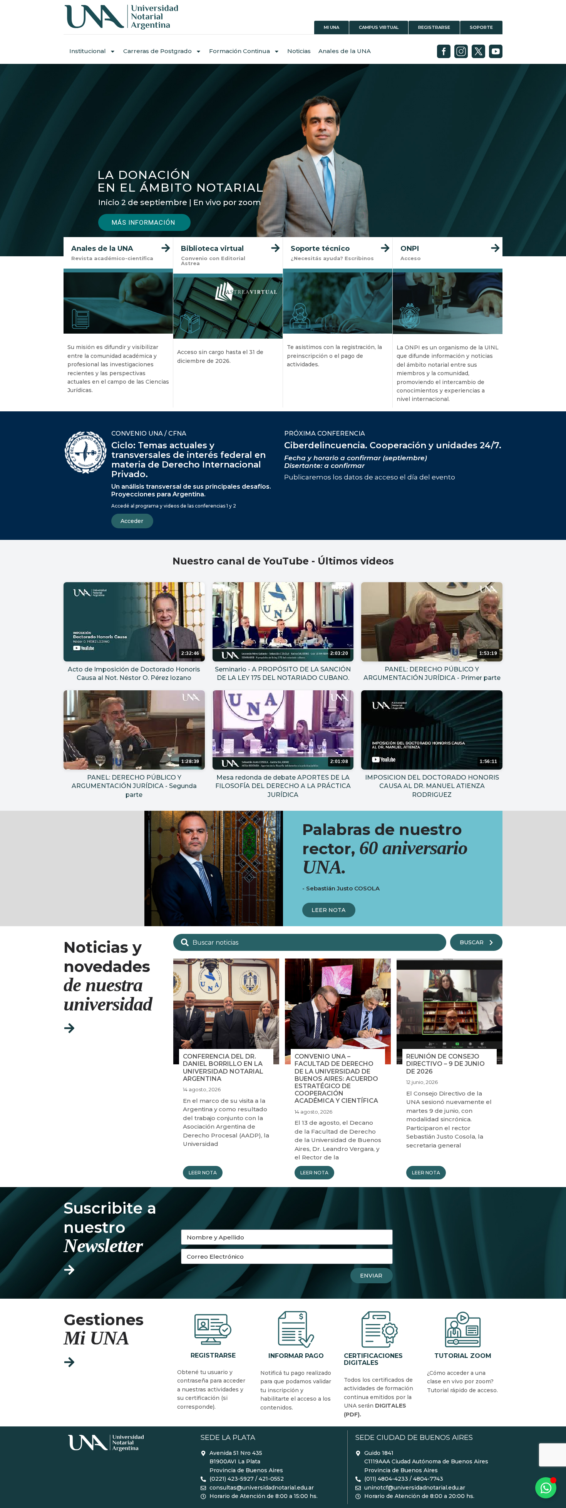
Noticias (299, 51)
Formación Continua (239, 51)
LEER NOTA (203, 1173)
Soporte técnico (315, 241)
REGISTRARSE (202, 1314)
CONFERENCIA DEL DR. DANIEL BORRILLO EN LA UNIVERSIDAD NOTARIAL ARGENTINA (223, 1067)
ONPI (403, 241)
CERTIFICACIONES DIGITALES (378, 1318)
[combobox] (309, 942)
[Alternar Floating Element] (545, 1487)
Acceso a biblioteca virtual (227, 241)
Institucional (87, 51)
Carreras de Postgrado (157, 51)
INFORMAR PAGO (292, 1314)
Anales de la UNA (344, 51)
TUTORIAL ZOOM (459, 1314)
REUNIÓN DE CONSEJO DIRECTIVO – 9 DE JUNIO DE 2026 (445, 1064)
